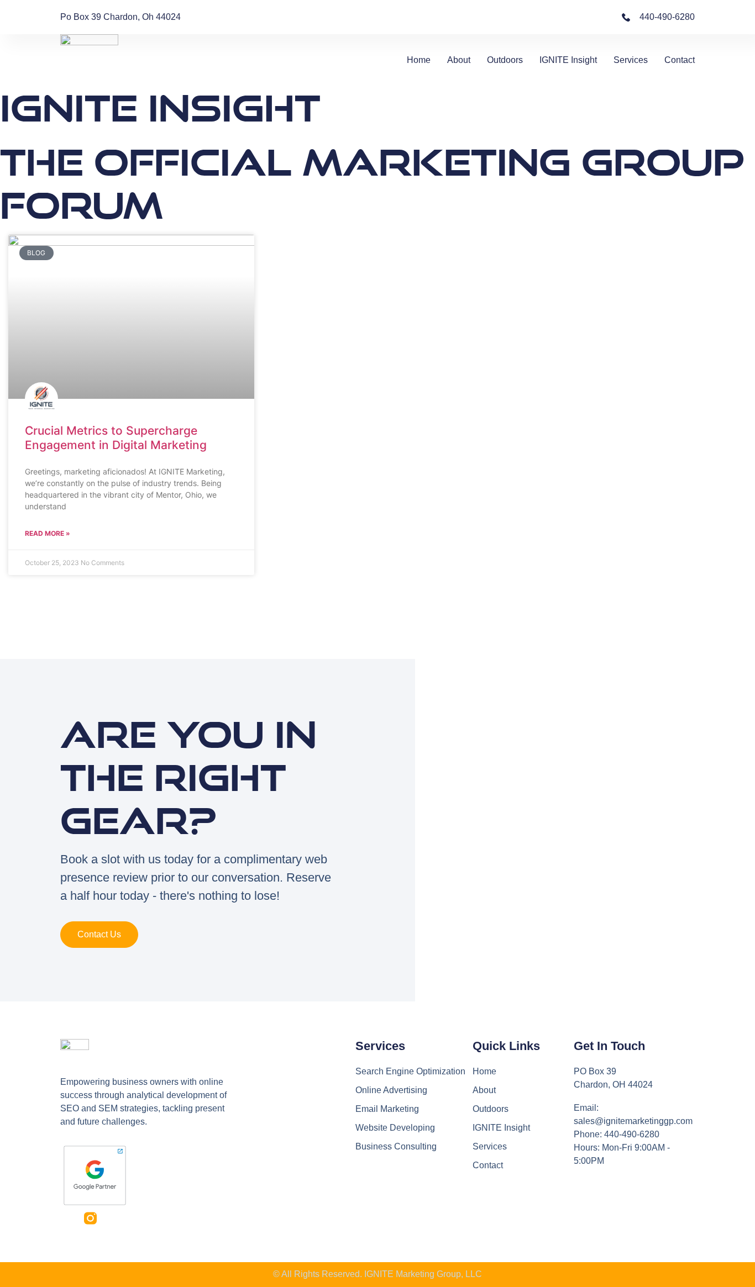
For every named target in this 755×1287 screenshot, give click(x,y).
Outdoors (505, 60)
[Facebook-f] (66, 1218)
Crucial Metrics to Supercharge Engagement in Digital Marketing (116, 437)
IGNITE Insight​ (568, 60)
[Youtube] (114, 1218)
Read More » (47, 533)
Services (631, 60)
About (458, 60)
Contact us (99, 934)
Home (419, 60)
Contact (679, 60)
